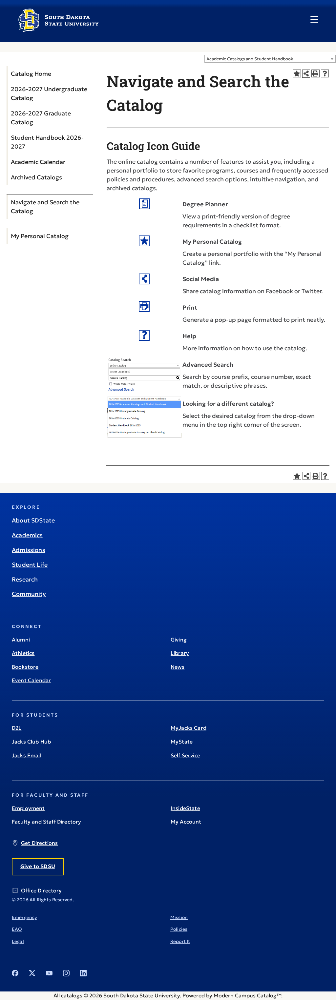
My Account (186, 821)
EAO (17, 929)
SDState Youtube (49, 973)
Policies (178, 929)
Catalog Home (31, 73)
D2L (16, 727)
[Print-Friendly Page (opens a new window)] (315, 74)
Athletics (23, 653)
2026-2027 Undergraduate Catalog (49, 93)
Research (25, 579)
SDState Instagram (66, 973)
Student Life (30, 564)
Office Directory (41, 890)
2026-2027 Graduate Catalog (41, 118)
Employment (28, 808)
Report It (180, 941)
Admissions (28, 550)
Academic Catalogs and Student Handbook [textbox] (249, 59)
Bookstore (25, 666)
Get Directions (39, 843)
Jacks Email (26, 755)
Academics (27, 535)
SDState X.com (32, 973)
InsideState (185, 808)
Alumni (21, 639)
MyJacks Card (188, 727)
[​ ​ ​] (314, 19)
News (178, 666)
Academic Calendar (38, 162)
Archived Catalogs (36, 177)
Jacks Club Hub (31, 741)
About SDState (33, 520)
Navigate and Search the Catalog (45, 206)
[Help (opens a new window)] (325, 74)
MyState (182, 741)
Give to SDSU (37, 866)
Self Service (185, 755)
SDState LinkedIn (83, 973)
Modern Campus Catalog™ (247, 995)
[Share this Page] (306, 74)
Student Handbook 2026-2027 (47, 142)
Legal (18, 941)
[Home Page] (58, 29)
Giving (179, 639)
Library (180, 653)
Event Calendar (31, 680)
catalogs (71, 995)
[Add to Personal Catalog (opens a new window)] (297, 74)
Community (29, 594)
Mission (179, 917)
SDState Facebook (15, 973)
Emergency (24, 917)
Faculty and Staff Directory (46, 821)
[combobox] (270, 59)
